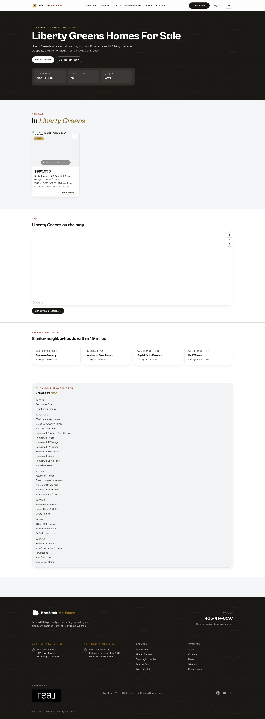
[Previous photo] (36, 148)
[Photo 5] (58, 162)
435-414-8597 (199, 5)
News (191, 659)
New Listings (42, 552)
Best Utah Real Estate (48, 711)
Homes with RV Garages (48, 442)
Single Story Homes (46, 561)
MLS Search (142, 649)
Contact (160, 5)
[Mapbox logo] (39, 302)
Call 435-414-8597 (69, 59)
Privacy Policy (195, 669)
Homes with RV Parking (47, 446)
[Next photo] (75, 148)
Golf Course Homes (46, 428)
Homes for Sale (144, 654)
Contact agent (68, 192)
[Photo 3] (50, 162)
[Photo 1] (43, 162)
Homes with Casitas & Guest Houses (54, 433)
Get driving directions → (48, 310)
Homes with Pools (45, 437)
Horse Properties (44, 465)
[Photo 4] (54, 162)
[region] (132, 268)
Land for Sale (142, 664)
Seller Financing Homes (47, 489)
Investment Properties (47, 484)
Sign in (217, 5)
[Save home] (74, 136)
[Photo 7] (65, 162)
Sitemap (192, 664)
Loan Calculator (144, 669)
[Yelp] (231, 693)
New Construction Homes (49, 548)
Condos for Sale (44, 404)
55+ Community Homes (48, 419)
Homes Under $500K (46, 509)
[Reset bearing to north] (229, 244)
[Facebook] (218, 693)
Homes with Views (45, 456)
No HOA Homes (43, 557)
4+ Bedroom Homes (46, 528)
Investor (105, 5)
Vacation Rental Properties (49, 494)
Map (118, 5)
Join (228, 5)
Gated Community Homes (49, 423)
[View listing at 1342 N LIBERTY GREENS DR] (55, 149)
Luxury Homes (43, 513)
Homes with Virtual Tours (48, 460)
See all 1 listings (43, 59)
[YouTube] (224, 693)
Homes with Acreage (46, 543)
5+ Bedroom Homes (46, 533)
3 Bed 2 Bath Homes (46, 523)
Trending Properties (146, 659)
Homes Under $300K (46, 504)
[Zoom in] (229, 235)
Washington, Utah (62, 27)
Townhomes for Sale (46, 408)
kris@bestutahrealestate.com (219, 624)
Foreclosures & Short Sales (49, 480)
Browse (90, 5)
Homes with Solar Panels (48, 451)
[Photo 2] (47, 162)
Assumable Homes (45, 475)
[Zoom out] (229, 239)
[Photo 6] (61, 162)
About (149, 5)
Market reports (133, 5)
